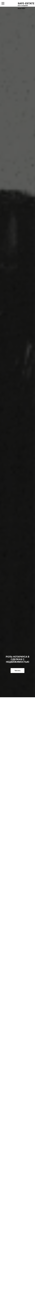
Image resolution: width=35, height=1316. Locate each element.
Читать (17, 671)
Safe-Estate (26, 3)
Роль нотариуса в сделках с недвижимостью (17, 659)
